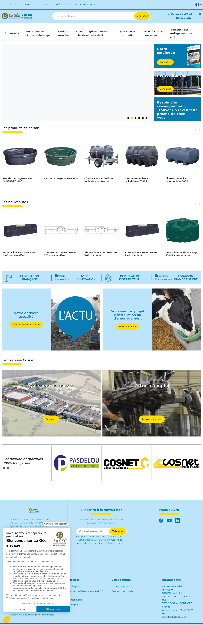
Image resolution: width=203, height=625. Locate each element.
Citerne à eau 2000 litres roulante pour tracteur (98, 180)
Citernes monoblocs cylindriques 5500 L (136, 180)
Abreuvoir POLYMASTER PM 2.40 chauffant (141, 254)
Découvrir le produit (20, 159)
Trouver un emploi (152, 419)
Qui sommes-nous (71, 599)
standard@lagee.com (174, 616)
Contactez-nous (120, 586)
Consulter (165, 62)
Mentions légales (71, 586)
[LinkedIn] (177, 520)
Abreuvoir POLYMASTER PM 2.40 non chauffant (19, 254)
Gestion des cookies (122, 591)
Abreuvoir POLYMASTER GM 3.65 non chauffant (60, 254)
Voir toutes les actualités (26, 324)
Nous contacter (127, 326)
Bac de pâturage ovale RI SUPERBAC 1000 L (18, 180)
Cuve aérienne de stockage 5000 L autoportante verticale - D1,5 (181, 255)
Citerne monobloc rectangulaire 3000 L (178, 180)
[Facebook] (161, 520)
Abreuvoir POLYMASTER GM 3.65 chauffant (100, 254)
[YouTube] (169, 520)
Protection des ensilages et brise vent (32, 614)
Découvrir (51, 419)
